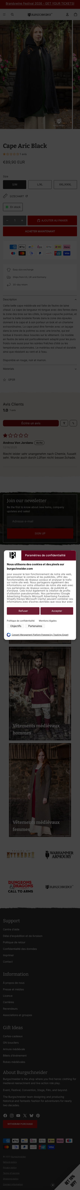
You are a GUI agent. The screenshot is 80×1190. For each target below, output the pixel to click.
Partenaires (35, 626)
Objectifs (15, 626)
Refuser (23, 611)
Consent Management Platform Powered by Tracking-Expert (40, 635)
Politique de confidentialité (21, 620)
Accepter (57, 611)
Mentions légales (48, 620)
